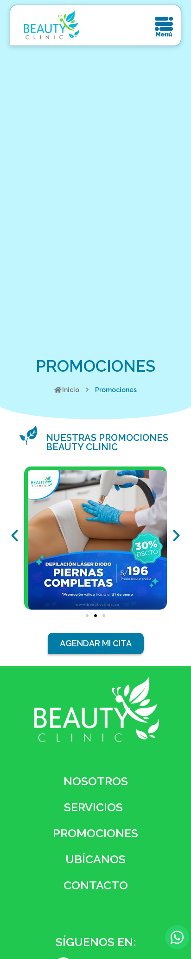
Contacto (96, 885)
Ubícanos (95, 859)
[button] (87, 615)
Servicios (93, 807)
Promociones (95, 833)
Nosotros (96, 781)
